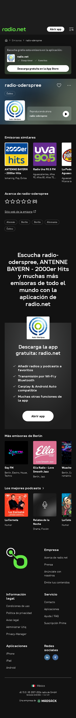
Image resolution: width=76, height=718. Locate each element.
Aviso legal (12, 620)
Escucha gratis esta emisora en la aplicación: (34, 50)
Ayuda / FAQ (51, 616)
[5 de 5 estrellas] (29, 201)
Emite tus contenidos (57, 582)
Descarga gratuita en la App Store (38, 69)
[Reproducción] (66, 114)
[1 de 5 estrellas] (7, 201)
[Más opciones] (69, 85)
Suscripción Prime (55, 623)
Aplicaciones (51, 609)
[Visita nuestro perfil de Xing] (55, 657)
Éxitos (10, 94)
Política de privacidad (19, 613)
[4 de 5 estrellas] (23, 201)
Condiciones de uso (17, 606)
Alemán (11, 222)
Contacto (49, 602)
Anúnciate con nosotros (52, 573)
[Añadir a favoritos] (59, 85)
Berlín (24, 222)
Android (11, 667)
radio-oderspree (38, 116)
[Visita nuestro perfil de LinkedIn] (47, 657)
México (40, 686)
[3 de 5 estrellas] (18, 201)
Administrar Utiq (16, 627)
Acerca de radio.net (56, 557)
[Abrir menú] (71, 29)
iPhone (10, 653)
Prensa (48, 564)
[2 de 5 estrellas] (12, 201)
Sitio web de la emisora (18, 211)
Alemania (52, 222)
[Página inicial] (6, 40)
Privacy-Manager (16, 634)
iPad (8, 660)
